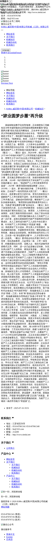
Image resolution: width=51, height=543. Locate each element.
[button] (5, 83)
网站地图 (5, 507)
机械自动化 (11, 42)
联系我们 (10, 45)
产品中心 (10, 476)
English (12, 53)
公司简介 (10, 448)
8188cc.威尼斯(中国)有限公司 (19, 109)
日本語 (9, 539)
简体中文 (5, 53)
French (18, 53)
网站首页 (10, 34)
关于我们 (10, 37)
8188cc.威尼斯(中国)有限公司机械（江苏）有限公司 (25, 27)
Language (5, 50)
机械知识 (10, 39)
